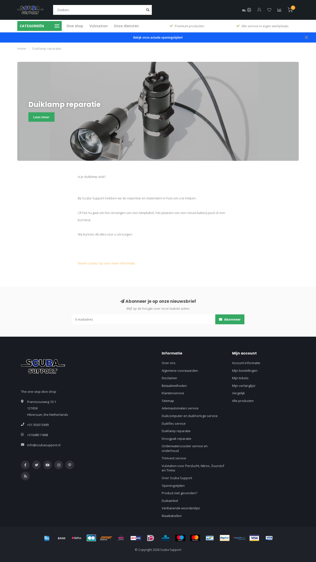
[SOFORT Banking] (106, 538)
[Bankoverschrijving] (62, 538)
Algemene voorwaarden (180, 370)
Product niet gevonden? (179, 493)
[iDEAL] (150, 538)
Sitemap (168, 400)
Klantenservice (173, 393)
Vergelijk (238, 393)
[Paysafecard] (239, 538)
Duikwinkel (170, 500)
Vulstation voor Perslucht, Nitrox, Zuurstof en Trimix (193, 468)
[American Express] (47, 538)
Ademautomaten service (180, 408)
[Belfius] (76, 538)
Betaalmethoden (174, 385)
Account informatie (246, 363)
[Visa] (254, 538)
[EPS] (121, 538)
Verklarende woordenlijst (181, 508)
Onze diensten (126, 25)
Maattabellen (172, 516)
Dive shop (75, 25)
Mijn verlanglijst (243, 385)
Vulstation (98, 25)
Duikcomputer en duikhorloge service (190, 416)
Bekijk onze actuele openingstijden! (158, 37)
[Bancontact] (210, 538)
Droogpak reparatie (176, 438)
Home (21, 48)
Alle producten (243, 400)
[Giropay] (136, 538)
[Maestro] (180, 538)
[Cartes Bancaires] (91, 538)
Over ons (169, 363)
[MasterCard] (195, 538)
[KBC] (165, 538)
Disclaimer (169, 378)
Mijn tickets (240, 378)
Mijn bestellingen (244, 370)
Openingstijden (173, 485)
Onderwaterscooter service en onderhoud (185, 448)
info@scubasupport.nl (43, 445)
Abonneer (232, 319)
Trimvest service (174, 458)
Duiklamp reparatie (176, 431)
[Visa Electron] (269, 538)
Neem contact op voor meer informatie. (107, 263)
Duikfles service (174, 423)
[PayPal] (224, 538)
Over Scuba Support (177, 478)
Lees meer (41, 117)
